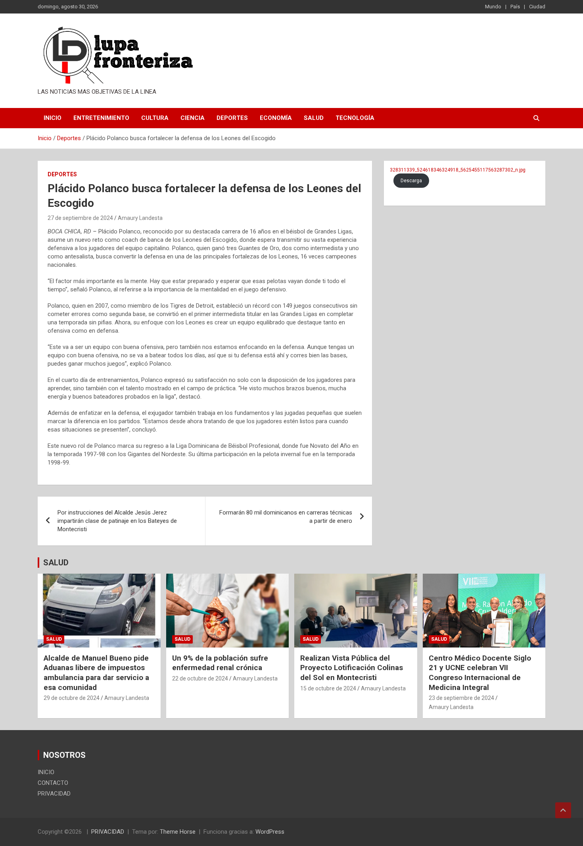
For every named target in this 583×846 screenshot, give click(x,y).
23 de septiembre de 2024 (461, 698)
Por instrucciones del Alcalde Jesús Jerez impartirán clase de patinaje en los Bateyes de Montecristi (117, 521)
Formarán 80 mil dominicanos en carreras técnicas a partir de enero (285, 516)
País (515, 7)
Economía (276, 117)
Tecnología (355, 117)
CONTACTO (53, 782)
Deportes (232, 117)
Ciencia (192, 117)
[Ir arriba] (563, 810)
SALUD (56, 562)
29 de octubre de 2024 (72, 698)
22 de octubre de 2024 (200, 678)
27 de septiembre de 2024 (80, 218)
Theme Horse (178, 831)
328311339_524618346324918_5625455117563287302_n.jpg (457, 170)
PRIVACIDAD (54, 793)
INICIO (52, 117)
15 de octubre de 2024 (328, 688)
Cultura (155, 117)
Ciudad (537, 7)
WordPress (269, 831)
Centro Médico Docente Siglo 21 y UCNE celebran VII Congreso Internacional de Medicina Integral (480, 672)
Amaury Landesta (140, 218)
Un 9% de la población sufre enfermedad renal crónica (220, 663)
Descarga (411, 180)
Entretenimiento (101, 117)
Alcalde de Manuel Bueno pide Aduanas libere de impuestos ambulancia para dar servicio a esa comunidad (96, 672)
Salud (314, 117)
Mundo (493, 7)
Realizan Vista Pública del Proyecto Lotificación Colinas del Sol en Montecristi (351, 667)
